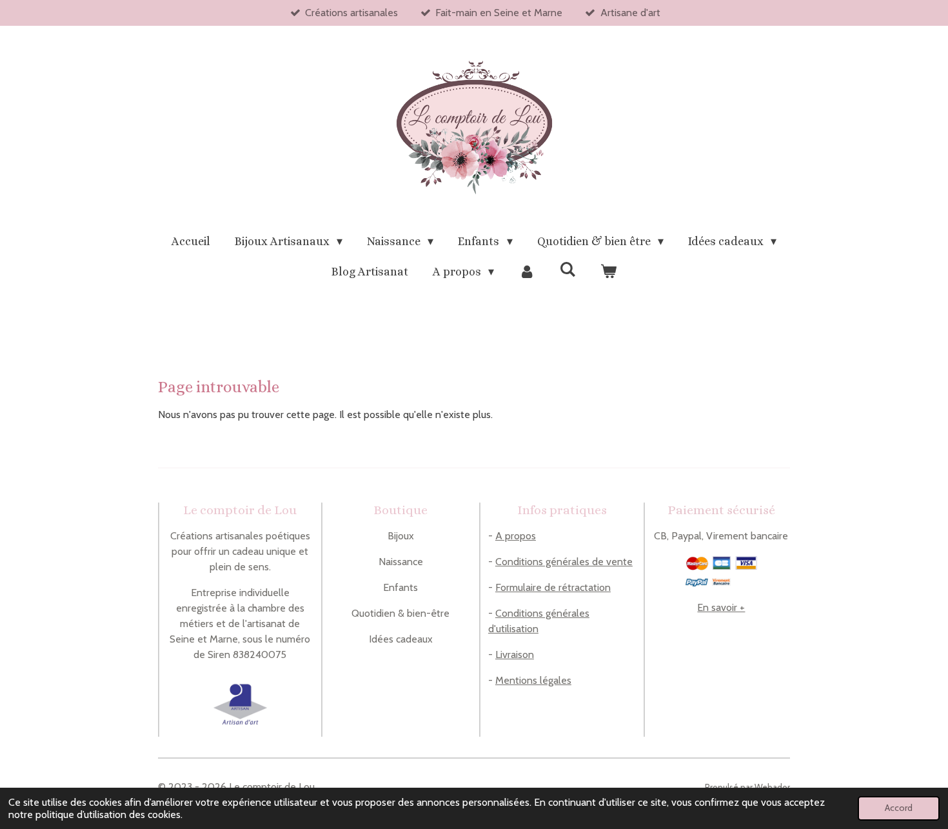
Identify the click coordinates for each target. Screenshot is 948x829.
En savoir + (721, 607)
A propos (515, 536)
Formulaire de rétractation (553, 587)
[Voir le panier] (608, 272)
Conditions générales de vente (564, 561)
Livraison (514, 654)
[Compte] (526, 272)
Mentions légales (533, 680)
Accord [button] (899, 808)
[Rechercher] (568, 269)
